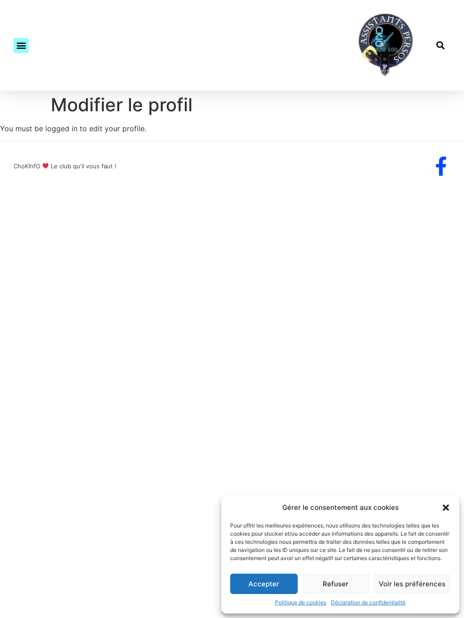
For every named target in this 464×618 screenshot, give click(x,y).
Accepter (263, 584)
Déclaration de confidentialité (368, 602)
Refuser (335, 584)
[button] (445, 507)
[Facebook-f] (440, 166)
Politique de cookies (300, 602)
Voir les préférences (412, 584)
